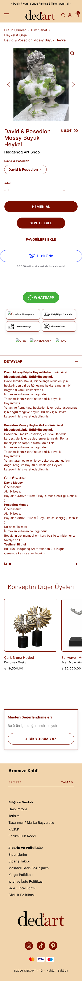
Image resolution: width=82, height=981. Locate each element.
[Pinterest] (53, 945)
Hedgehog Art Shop (22, 152)
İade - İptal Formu (22, 888)
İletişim (14, 816)
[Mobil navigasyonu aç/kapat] (7, 15)
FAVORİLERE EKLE (41, 239)
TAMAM (67, 782)
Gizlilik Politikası (21, 895)
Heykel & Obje (15, 35)
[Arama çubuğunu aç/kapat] (63, 15)
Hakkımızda (17, 809)
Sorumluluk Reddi (22, 836)
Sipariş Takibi (19, 861)
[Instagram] (29, 945)
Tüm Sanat (38, 30)
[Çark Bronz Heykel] (30, 625)
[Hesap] (69, 15)
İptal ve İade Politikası (25, 881)
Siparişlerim (17, 854)
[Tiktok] (41, 945)
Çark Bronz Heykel (19, 657)
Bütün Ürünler (15, 30)
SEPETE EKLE (41, 223)
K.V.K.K (13, 829)
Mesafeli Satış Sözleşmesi (28, 868)
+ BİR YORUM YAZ (41, 739)
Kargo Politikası (20, 875)
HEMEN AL (41, 207)
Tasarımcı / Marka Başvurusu (31, 822)
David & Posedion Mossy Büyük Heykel (35, 40)
